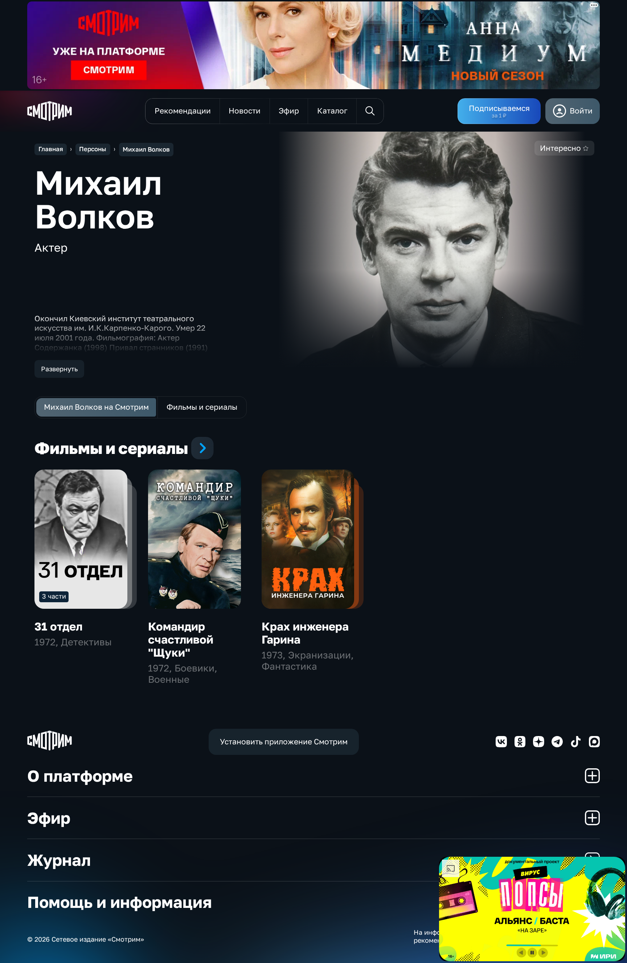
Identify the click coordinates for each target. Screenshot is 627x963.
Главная (50, 149)
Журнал (59, 859)
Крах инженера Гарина (305, 633)
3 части (54, 596)
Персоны (92, 149)
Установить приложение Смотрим (284, 741)
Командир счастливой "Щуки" (180, 639)
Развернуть (59, 369)
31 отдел (58, 626)
